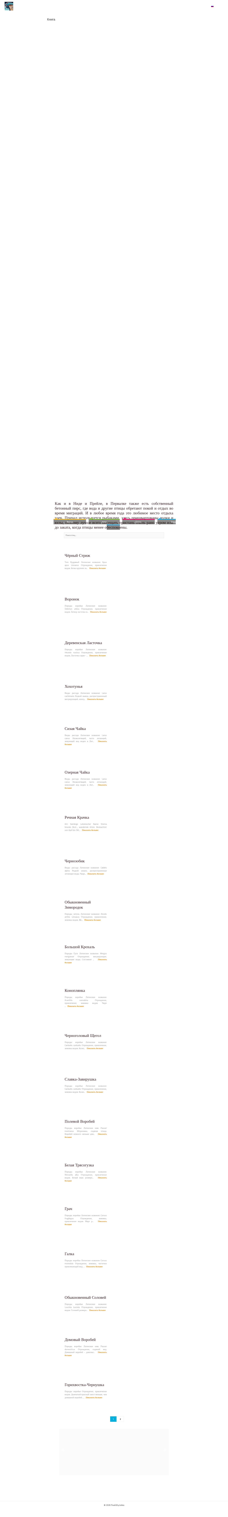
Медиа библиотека (165, 6)
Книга (131, 6)
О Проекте (120, 6)
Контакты (203, 6)
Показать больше (97, 568)
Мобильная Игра (145, 6)
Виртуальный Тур (186, 6)
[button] (213, 6)
